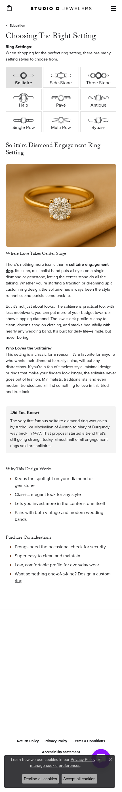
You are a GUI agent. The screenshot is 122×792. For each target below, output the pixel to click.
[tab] (24, 77)
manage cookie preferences (55, 765)
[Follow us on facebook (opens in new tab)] (11, 722)
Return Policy (28, 741)
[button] (9, 8)
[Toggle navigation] (113, 8)
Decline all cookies (40, 778)
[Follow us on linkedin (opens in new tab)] (38, 722)
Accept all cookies (79, 778)
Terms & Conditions (89, 741)
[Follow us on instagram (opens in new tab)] (25, 722)
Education (17, 25)
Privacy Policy (56, 741)
